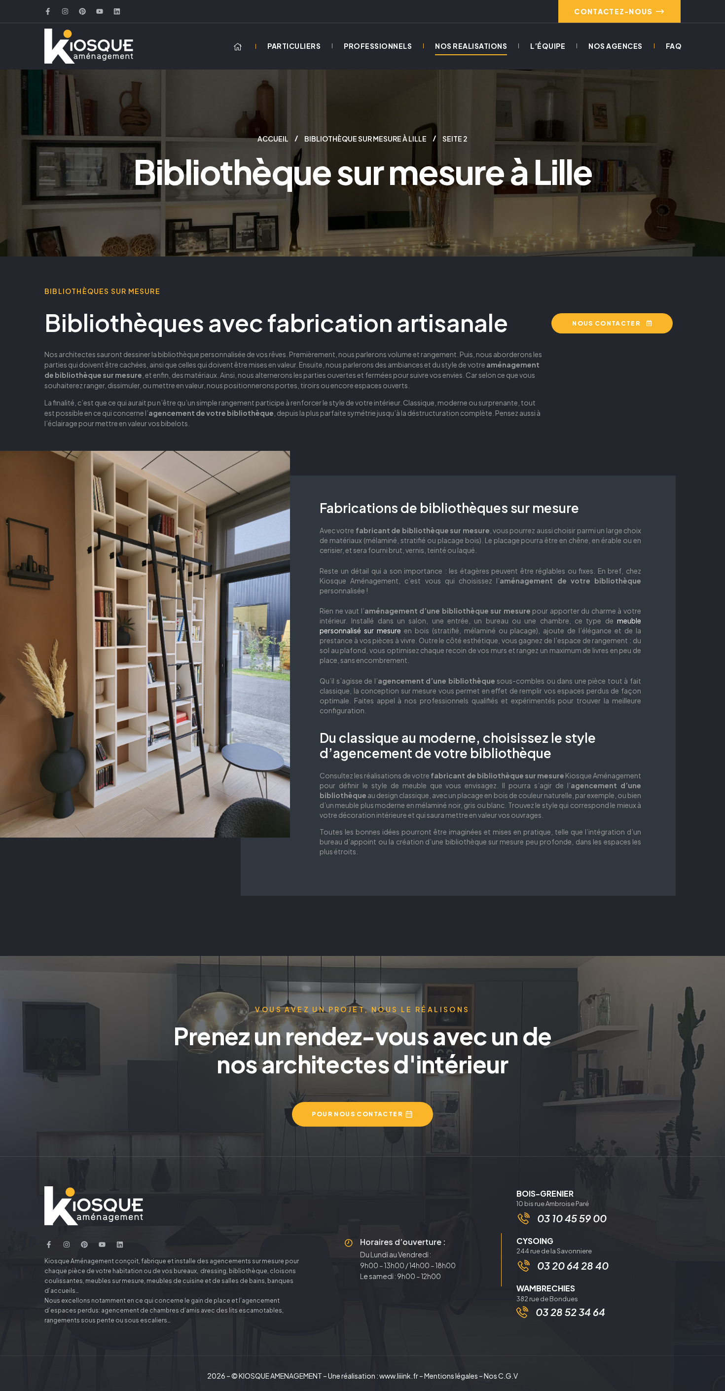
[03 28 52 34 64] (522, 1312)
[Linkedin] (116, 11)
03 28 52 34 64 (570, 1312)
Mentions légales (451, 1375)
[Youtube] (99, 11)
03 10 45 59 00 (572, 1218)
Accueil (273, 138)
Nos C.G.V (501, 1375)
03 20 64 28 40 (573, 1265)
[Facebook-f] (47, 11)
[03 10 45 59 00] (524, 1218)
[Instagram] (65, 11)
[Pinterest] (82, 11)
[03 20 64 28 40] (524, 1266)
